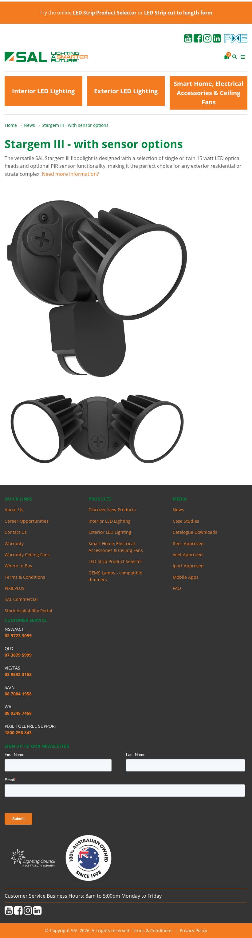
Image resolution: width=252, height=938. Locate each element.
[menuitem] (14, 125)
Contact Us (16, 532)
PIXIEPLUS (15, 588)
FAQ (177, 588)
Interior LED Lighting (43, 91)
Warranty (14, 543)
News (29, 125)
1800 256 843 (18, 732)
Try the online (88, 12)
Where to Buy (18, 566)
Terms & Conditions (25, 577)
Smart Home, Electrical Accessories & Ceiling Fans (208, 92)
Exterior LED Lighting (126, 91)
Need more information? (70, 174)
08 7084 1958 (18, 694)
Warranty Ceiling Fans (27, 555)
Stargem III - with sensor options (75, 125)
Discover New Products (112, 510)
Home (11, 125)
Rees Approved (188, 543)
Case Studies (186, 521)
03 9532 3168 (18, 674)
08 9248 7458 (18, 713)
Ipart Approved (188, 566)
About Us (14, 510)
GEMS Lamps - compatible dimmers (115, 576)
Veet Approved (188, 555)
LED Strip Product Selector (115, 561)
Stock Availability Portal (28, 611)
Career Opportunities (27, 521)
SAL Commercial (21, 599)
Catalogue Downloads (195, 532)
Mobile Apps (186, 577)
